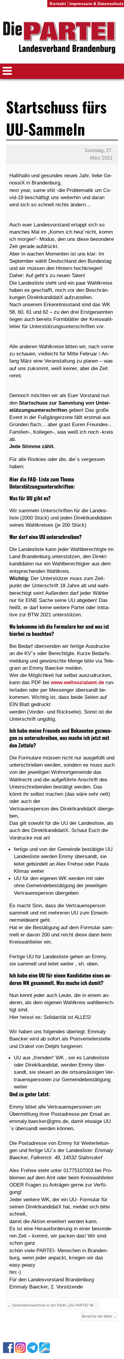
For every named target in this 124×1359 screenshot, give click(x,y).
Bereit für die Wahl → (99, 1316)
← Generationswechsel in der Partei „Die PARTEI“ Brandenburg (53, 1305)
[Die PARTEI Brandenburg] (62, 38)
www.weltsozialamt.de (77, 682)
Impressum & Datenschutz (96, 3)
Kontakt (58, 3)
